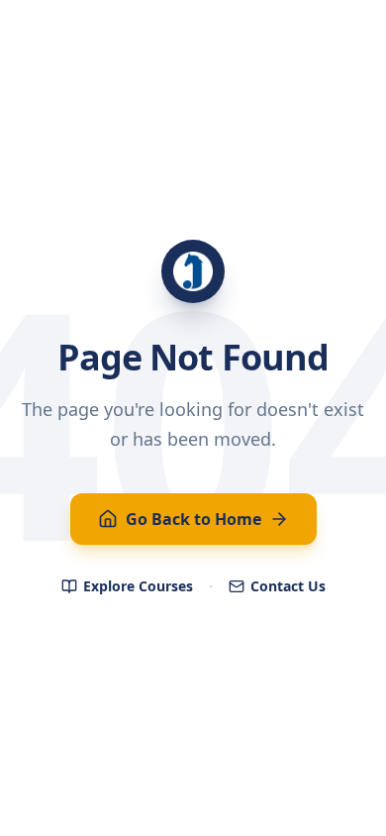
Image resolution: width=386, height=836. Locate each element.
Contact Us (288, 585)
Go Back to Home (193, 519)
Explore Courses (138, 585)
